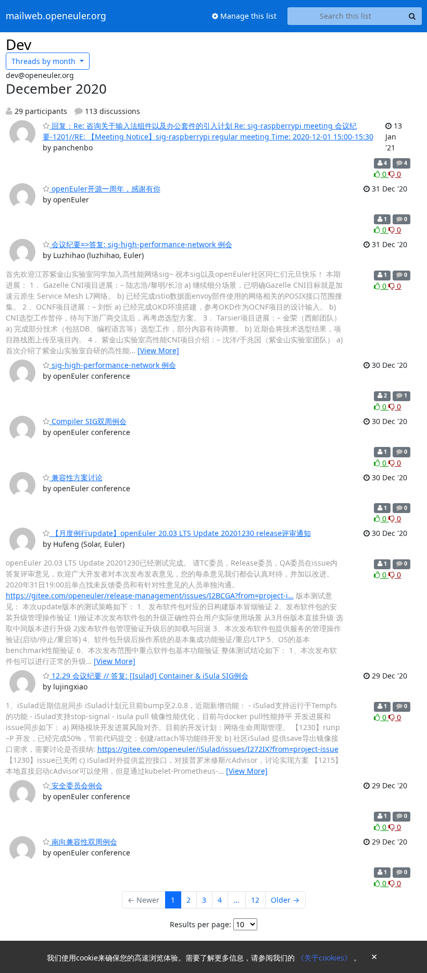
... (236, 900)
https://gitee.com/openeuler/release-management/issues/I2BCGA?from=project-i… (150, 595)
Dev (18, 44)
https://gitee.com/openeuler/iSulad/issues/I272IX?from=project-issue (217, 749)
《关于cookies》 (325, 958)
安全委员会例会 (76, 785)
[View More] (158, 350)
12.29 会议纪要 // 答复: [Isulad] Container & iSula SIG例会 (148, 676)
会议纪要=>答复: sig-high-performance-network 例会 (140, 244)
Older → (285, 900)
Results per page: (200, 924)
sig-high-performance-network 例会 (112, 365)
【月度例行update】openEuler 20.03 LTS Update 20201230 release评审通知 (180, 533)
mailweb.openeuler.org (56, 16)
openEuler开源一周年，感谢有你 (104, 189)
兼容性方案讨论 (76, 477)
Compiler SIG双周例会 (88, 421)
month (44, 61)
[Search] (412, 16)
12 (255, 900)
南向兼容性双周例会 (83, 842)
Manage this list (247, 16)
